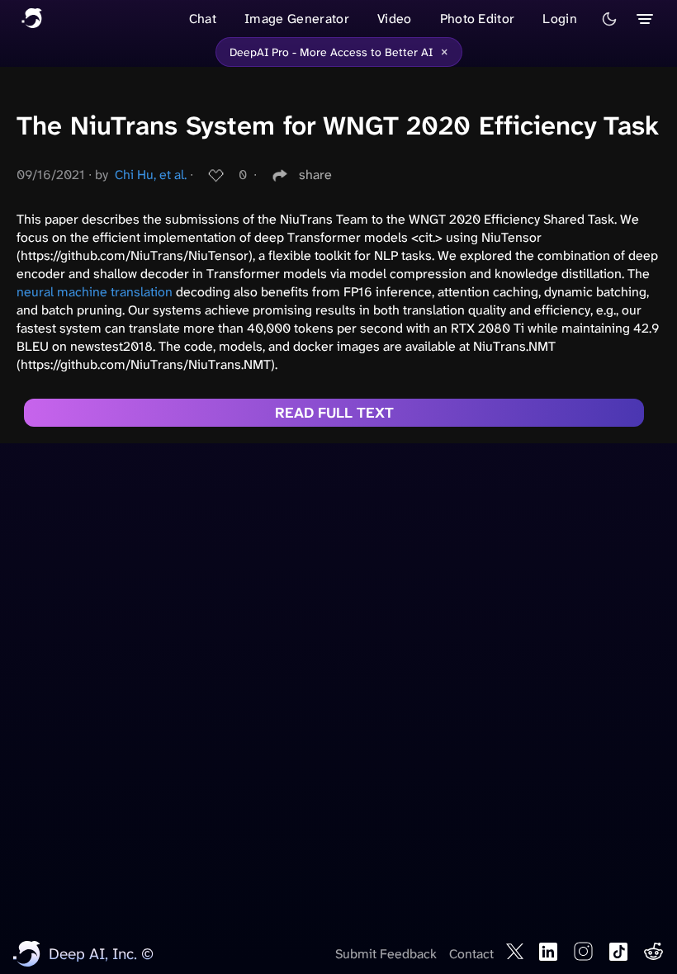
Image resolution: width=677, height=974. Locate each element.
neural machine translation (95, 291)
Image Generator (296, 18)
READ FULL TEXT (334, 413)
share (315, 174)
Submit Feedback (386, 953)
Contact (471, 953)
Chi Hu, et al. (151, 174)
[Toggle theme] (609, 19)
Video (394, 18)
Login (559, 18)
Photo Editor (477, 18)
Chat (202, 18)
